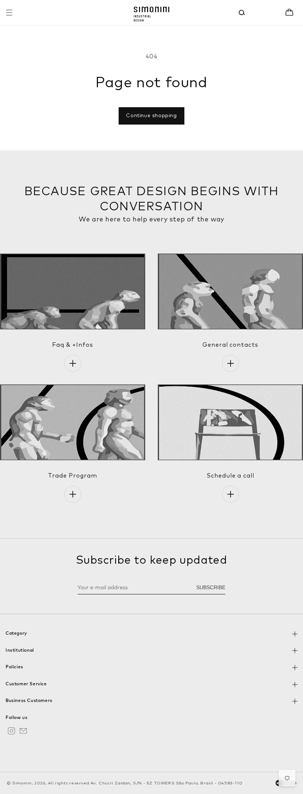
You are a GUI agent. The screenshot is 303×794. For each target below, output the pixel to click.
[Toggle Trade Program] (72, 494)
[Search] (242, 12)
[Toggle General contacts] (230, 363)
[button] (9, 12)
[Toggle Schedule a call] (230, 494)
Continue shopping (151, 115)
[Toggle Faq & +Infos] (72, 363)
